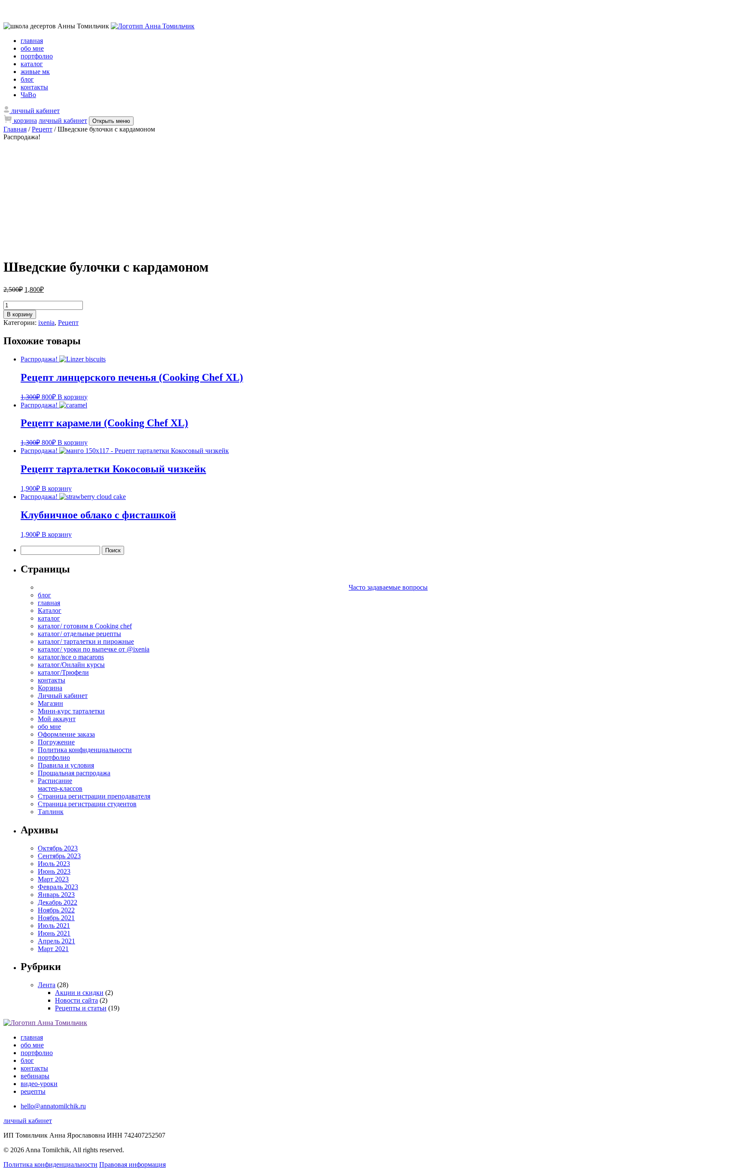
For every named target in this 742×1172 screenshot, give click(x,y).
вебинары (35, 1076)
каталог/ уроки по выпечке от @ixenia (93, 649)
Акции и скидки (79, 992)
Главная (15, 129)
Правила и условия (66, 765)
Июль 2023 (54, 863)
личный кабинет (63, 120)
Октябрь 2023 (58, 848)
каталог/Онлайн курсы (71, 664)
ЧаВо (28, 94)
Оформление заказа (66, 734)
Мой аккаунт (57, 718)
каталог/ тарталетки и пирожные (86, 641)
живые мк (35, 71)
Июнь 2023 (54, 871)
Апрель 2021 (56, 941)
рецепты (33, 1091)
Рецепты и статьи (80, 1008)
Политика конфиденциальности (85, 749)
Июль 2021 (54, 925)
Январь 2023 (56, 894)
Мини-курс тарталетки (71, 711)
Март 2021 (53, 948)
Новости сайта (76, 1000)
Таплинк (51, 811)
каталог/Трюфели (63, 672)
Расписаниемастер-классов (60, 784)
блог (27, 79)
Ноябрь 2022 (56, 910)
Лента (46, 984)
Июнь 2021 (54, 933)
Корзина (50, 688)
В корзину (20, 314)
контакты (34, 87)
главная (32, 40)
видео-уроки (39, 1083)
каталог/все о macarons (71, 657)
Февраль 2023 (58, 886)
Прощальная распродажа (74, 773)
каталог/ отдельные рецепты (79, 633)
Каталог (49, 610)
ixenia (46, 322)
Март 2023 (53, 879)
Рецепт (42, 129)
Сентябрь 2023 (59, 856)
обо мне (32, 48)
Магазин (50, 703)
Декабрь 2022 (57, 902)
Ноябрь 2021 (56, 917)
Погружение (56, 742)
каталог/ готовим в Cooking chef (85, 626)
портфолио (37, 56)
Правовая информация (132, 1164)
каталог (32, 63)
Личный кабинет (63, 695)
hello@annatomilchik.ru (53, 1106)
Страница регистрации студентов (87, 804)
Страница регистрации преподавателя (94, 796)
